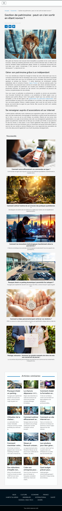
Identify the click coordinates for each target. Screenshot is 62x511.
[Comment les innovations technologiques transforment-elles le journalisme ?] (31, 228)
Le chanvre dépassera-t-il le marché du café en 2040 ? (30, 394)
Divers (40, 500)
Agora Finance (33, 83)
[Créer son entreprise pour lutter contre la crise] (31, 461)
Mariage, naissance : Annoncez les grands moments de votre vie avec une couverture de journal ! (31, 356)
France (46, 495)
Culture (24, 495)
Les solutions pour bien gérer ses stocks (46, 445)
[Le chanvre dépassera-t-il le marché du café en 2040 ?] (31, 384)
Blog (14, 495)
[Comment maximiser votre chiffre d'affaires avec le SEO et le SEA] (14, 436)
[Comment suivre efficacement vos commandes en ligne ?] (31, 153)
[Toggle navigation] (4, 2)
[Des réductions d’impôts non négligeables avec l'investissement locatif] (14, 461)
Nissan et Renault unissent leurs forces (31, 445)
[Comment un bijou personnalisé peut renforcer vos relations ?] (31, 303)
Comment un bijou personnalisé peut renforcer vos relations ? (31, 319)
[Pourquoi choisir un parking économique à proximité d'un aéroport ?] (31, 266)
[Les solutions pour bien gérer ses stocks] (47, 436)
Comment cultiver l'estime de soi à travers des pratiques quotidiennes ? (31, 207)
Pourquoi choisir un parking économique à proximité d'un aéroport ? (31, 282)
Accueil (7, 10)
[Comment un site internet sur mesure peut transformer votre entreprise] (47, 410)
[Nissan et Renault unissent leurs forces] (31, 436)
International (40, 497)
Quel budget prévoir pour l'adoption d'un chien (46, 471)
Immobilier (27, 497)
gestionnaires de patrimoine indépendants (41, 98)
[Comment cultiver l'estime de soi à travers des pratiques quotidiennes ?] (31, 190)
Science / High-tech (26, 500)
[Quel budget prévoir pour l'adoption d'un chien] (47, 461)
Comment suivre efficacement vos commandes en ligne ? (31, 169)
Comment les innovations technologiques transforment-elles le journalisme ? (31, 245)
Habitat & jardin (12, 497)
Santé (53, 497)
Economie (13, 10)
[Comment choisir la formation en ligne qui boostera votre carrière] (47, 384)
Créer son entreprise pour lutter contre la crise (30, 471)
